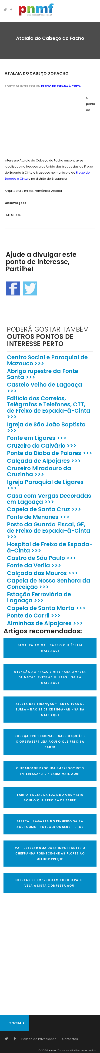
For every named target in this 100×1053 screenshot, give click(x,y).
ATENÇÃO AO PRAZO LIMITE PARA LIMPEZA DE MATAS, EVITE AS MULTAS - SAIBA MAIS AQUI (50, 677)
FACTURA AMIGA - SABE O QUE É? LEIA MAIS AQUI (50, 648)
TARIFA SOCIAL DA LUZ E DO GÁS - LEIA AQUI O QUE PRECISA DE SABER (50, 797)
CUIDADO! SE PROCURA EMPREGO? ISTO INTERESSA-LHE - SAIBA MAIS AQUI (50, 771)
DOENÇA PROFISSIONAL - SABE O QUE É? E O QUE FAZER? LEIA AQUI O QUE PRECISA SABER (49, 741)
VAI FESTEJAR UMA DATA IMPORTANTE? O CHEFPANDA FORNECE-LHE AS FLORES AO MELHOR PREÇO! (50, 853)
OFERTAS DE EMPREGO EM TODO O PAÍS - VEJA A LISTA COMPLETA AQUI (50, 883)
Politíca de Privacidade (39, 1039)
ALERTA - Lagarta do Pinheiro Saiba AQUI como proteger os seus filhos (50, 824)
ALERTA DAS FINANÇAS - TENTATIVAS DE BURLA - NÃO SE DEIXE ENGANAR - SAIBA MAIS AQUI (50, 709)
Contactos (70, 1039)
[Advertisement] (39, 124)
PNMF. (52, 1050)
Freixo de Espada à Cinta (61, 86)
